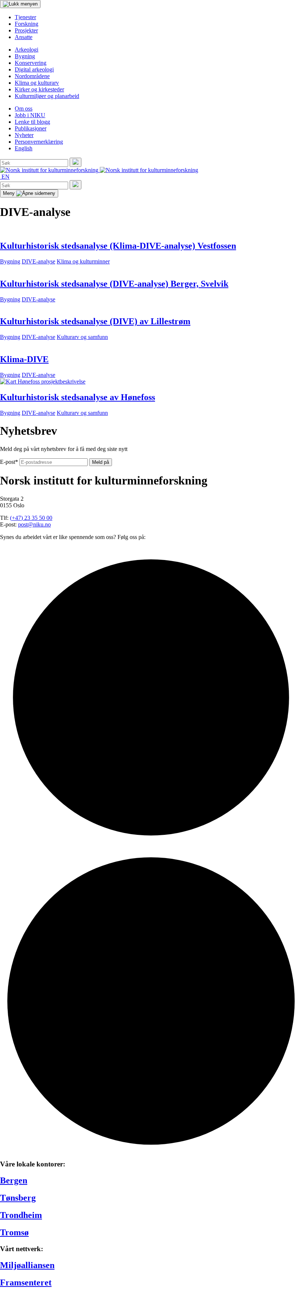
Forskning (26, 24)
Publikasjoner (30, 128)
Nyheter (24, 135)
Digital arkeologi (34, 69)
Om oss (23, 108)
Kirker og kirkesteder (39, 89)
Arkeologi (26, 49)
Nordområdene (32, 76)
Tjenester (25, 17)
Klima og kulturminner (83, 261)
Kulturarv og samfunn (82, 337)
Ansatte (23, 37)
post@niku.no (34, 524)
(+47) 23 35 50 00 (31, 518)
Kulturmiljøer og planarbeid (47, 96)
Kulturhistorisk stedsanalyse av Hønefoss (77, 397)
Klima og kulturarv (37, 83)
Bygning (25, 56)
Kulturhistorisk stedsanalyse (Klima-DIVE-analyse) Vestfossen (118, 246)
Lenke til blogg (32, 122)
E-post (9, 462)
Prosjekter (26, 30)
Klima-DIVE (24, 359)
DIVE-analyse (38, 261)
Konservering (30, 63)
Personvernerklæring (39, 142)
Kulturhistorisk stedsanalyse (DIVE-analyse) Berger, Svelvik (114, 283)
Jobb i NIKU (30, 115)
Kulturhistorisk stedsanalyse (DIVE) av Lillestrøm (95, 321)
